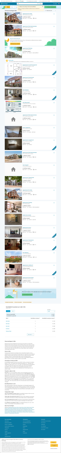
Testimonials (43, 424)
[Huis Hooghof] (13, 169)
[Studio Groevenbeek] (13, 219)
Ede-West (8, 321)
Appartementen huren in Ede (13, 407)
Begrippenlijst (25, 426)
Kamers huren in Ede (8, 408)
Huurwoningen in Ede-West (27, 410)
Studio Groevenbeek (27, 215)
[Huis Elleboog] (13, 257)
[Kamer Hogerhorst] (13, 131)
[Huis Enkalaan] (13, 94)
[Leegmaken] (38, 4)
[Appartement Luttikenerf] (13, 269)
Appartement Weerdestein (28, 240)
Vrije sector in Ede (19, 409)
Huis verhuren (43, 422)
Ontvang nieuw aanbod (15, 43)
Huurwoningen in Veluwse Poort (22, 411)
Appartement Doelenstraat (28, 77)
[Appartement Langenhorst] (13, 144)
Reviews (24, 424)
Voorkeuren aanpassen (53, 448)
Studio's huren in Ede (30, 407)
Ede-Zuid (7, 326)
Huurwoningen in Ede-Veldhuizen (10, 411)
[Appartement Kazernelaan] (13, 282)
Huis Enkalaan (26, 89)
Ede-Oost (7, 323)
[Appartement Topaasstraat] (13, 181)
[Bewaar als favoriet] (54, 14)
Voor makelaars (43, 426)
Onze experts (43, 429)
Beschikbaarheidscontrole (27, 422)
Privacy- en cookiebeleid (8, 424)
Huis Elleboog (25, 252)
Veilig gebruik (7, 427)
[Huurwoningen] (4, 3)
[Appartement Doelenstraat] (13, 81)
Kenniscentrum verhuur (44, 427)
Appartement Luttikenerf (28, 265)
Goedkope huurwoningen (9, 302)
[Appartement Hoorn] (13, 232)
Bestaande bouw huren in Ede (27, 408)
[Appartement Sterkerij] (13, 207)
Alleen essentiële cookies (54, 445)
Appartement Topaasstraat (28, 177)
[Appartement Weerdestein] (13, 244)
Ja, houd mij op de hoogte (27, 294)
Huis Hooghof (25, 165)
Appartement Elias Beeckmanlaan (30, 26)
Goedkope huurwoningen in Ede (10, 409)
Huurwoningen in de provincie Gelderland (14, 410)
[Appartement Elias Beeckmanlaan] (13, 30)
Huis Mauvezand (26, 102)
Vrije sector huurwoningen (27, 302)
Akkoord (53, 442)
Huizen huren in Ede (22, 407)
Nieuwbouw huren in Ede (16, 408)
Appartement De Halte (27, 13)
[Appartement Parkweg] (13, 52)
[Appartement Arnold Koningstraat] (13, 69)
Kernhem (7, 328)
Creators (6, 431)
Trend (13, 311)
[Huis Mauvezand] (13, 106)
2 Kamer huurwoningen (18, 302)
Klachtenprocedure (8, 436)
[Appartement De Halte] (13, 18)
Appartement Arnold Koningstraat (30, 64)
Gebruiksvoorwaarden (8, 422)
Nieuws (24, 427)
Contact (6, 434)
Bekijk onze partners (31, 444)
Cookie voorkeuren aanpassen (9, 426)
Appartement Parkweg (27, 48)
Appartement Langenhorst (28, 140)
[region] (30, 445)
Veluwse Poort (8, 331)
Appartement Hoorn (27, 227)
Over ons (6, 429)
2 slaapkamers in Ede (27, 409)
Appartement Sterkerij (27, 202)
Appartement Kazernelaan (28, 277)
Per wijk (8, 311)
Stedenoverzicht (25, 429)
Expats (24, 431)
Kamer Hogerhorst (26, 127)
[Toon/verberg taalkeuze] (59, 4)
